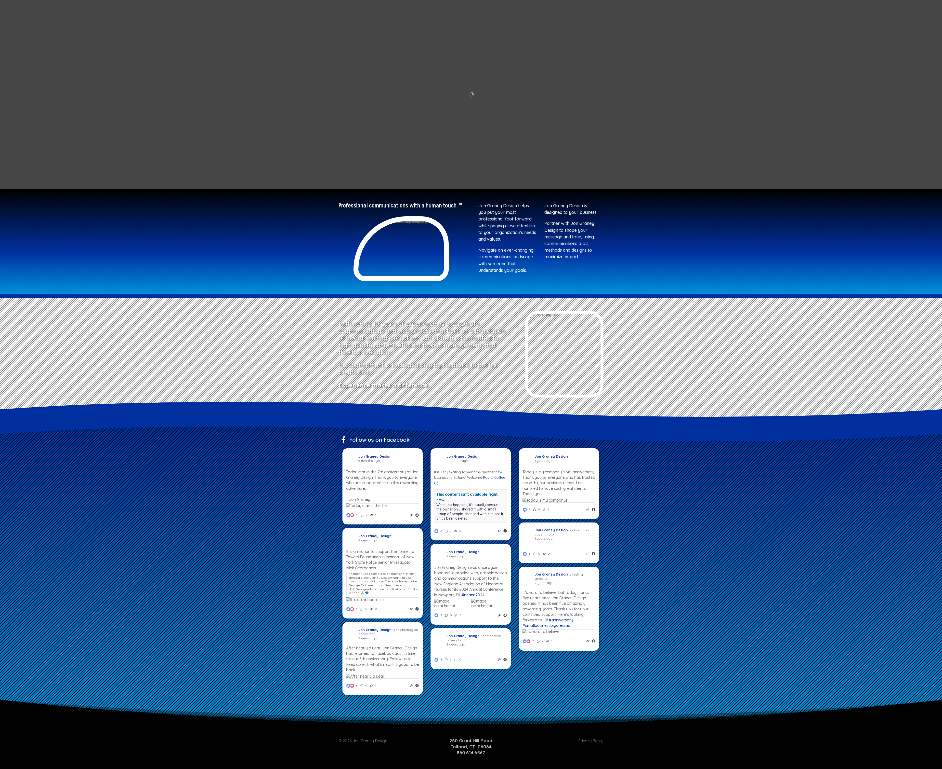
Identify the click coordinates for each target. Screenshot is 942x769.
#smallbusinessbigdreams (546, 625)
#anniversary (561, 620)
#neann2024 (472, 594)
